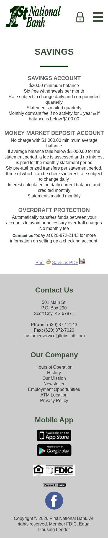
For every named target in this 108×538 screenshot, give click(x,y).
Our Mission (54, 378)
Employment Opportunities (54, 389)
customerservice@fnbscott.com (54, 335)
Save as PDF (65, 262)
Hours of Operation (54, 367)
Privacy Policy (54, 400)
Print (40, 262)
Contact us (22, 235)
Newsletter (54, 383)
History (54, 372)
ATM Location (54, 395)
